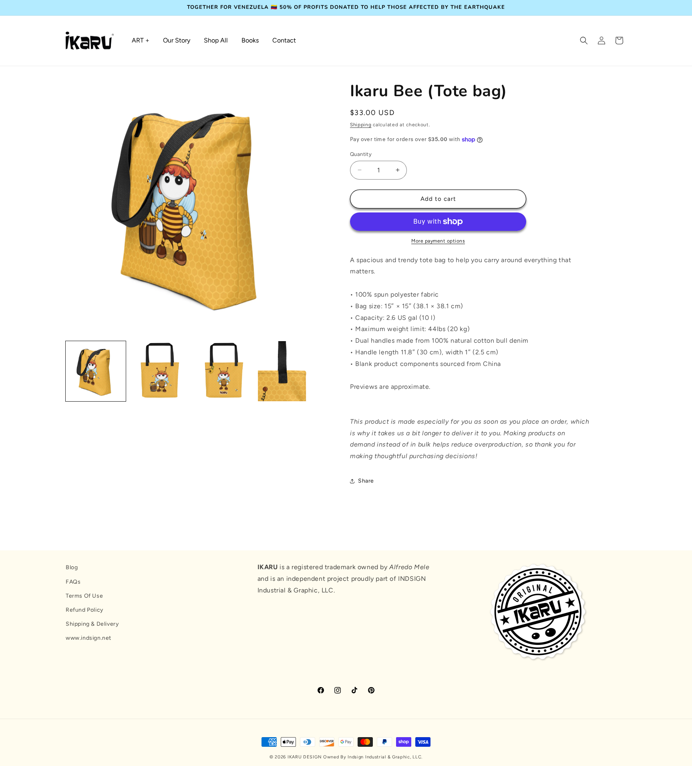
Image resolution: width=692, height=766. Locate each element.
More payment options (438, 241)
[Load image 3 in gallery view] (224, 371)
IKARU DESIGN (305, 757)
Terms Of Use (84, 595)
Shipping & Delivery (92, 623)
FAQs (73, 581)
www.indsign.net (88, 638)
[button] (584, 40)
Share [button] (366, 480)
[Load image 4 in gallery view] (288, 371)
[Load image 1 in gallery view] (96, 371)
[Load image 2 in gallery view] (160, 371)
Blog (72, 567)
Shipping (361, 124)
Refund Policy (84, 609)
